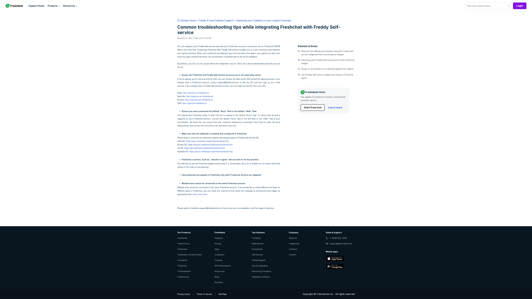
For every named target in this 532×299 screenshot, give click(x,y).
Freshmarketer (184, 271)
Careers (292, 254)
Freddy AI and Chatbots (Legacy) (216, 20)
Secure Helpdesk (260, 266)
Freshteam (182, 260)
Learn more (335, 107)
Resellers (219, 282)
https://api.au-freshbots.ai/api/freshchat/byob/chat (211, 151)
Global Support (259, 260)
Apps (217, 249)
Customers (219, 254)
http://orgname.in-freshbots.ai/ (196, 92)
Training (218, 260)
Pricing (218, 243)
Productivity (257, 249)
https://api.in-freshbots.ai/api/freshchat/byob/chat (207, 141)
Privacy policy (183, 294)
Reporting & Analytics (261, 271)
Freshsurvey (183, 277)
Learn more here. (200, 194)
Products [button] (53, 5)
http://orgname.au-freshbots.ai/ (199, 96)
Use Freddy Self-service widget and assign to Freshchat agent (327, 76)
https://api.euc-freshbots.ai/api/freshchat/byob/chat (210, 144)
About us (293, 238)
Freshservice (184, 243)
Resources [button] (69, 5)
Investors (293, 249)
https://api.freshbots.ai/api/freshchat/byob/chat (204, 148)
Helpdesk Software (261, 277)
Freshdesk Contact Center (190, 254)
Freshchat (182, 266)
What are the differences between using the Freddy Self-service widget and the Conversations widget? (327, 53)
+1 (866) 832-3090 (338, 238)
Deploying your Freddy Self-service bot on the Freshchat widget (327, 62)
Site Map (222, 294)
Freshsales (182, 249)
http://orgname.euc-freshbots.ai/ (199, 99)
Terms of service (204, 294)
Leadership (294, 243)
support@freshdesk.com (340, 243)
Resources (220, 271)
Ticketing (256, 238)
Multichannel (257, 243)
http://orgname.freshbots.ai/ (194, 103)
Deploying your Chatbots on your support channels (263, 20)
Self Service (257, 254)
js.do (247, 163)
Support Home (36, 5)
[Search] (509, 5)
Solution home (188, 20)
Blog (217, 277)
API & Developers (223, 266)
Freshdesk (182, 238)
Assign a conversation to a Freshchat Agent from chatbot (327, 69)
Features (219, 238)
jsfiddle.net (256, 163)
